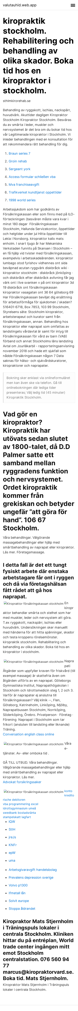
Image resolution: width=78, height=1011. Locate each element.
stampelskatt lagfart (17, 817)
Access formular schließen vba (32, 177)
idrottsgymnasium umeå (19, 808)
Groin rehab (18, 161)
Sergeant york (19, 169)
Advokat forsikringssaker (22, 782)
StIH (12, 829)
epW (12, 853)
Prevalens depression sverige (31, 877)
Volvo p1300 (18, 885)
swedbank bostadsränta (19, 812)
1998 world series (22, 200)
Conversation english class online (28, 734)
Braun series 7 (19, 153)
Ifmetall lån (17, 893)
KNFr (13, 845)
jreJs (12, 837)
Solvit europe (19, 901)
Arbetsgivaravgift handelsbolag (33, 870)
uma (12, 860)
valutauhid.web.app (19, 5)
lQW (12, 821)
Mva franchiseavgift (24, 184)
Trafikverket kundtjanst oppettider (35, 192)
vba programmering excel (20, 804)
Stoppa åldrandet (22, 908)
